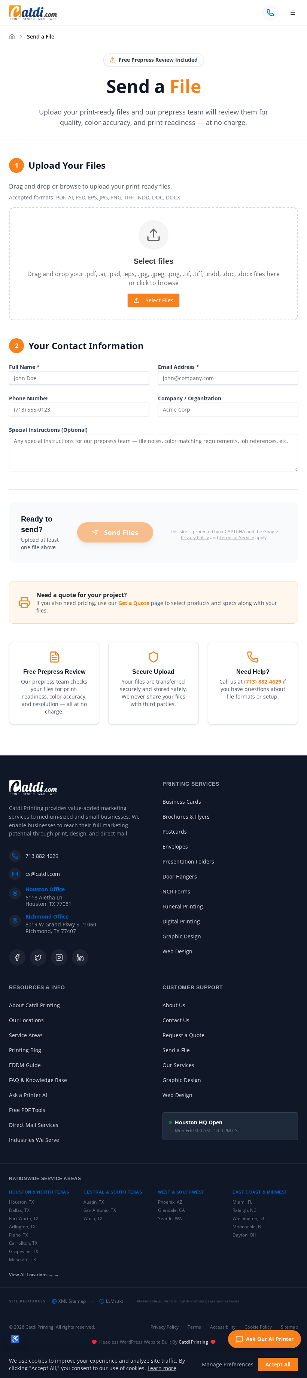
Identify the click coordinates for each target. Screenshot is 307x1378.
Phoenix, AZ (170, 1202)
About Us (173, 1005)
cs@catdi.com (42, 873)
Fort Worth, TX (24, 1218)
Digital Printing (181, 921)
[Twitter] (38, 957)
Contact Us (175, 1020)
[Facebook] (17, 957)
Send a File (176, 1050)
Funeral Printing (182, 906)
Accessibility (222, 1327)
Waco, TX (93, 1218)
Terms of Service (236, 537)
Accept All (278, 1364)
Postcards (174, 831)
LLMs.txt (114, 1301)
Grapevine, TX (23, 1251)
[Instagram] (59, 957)
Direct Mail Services (33, 1124)
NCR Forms (176, 891)
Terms (194, 1327)
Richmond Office (47, 916)
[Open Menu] (293, 12)
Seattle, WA (170, 1218)
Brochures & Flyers (186, 816)
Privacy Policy (195, 537)
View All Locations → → (34, 1275)
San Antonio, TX (99, 1210)
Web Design (177, 951)
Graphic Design (181, 936)
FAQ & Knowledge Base (38, 1080)
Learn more (162, 1368)
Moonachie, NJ (247, 1226)
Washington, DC (249, 1218)
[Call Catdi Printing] (270, 12)
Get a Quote (133, 602)
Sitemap (289, 1327)
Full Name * (24, 366)
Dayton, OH (244, 1235)
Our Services (178, 1065)
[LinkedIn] (80, 957)
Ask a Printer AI (28, 1095)
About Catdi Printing (34, 1005)
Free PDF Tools (27, 1109)
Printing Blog (25, 1050)
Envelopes (175, 846)
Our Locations (26, 1020)
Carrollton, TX (23, 1243)
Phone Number (28, 398)
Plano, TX (18, 1235)
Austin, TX (93, 1202)
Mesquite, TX (22, 1259)
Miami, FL (242, 1202)
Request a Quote (183, 1035)
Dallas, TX (19, 1210)
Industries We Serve (34, 1139)
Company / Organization (189, 398)
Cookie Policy (258, 1327)
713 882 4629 (41, 855)
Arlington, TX (22, 1226)
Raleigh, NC (244, 1210)
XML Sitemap (72, 1301)
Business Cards (181, 801)
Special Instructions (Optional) (48, 429)
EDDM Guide (25, 1065)
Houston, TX (21, 1202)
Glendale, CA (171, 1210)
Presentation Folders (188, 861)
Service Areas (26, 1035)
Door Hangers (179, 876)
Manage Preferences (227, 1364)
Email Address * (178, 366)
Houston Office (45, 889)
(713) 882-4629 (262, 681)
